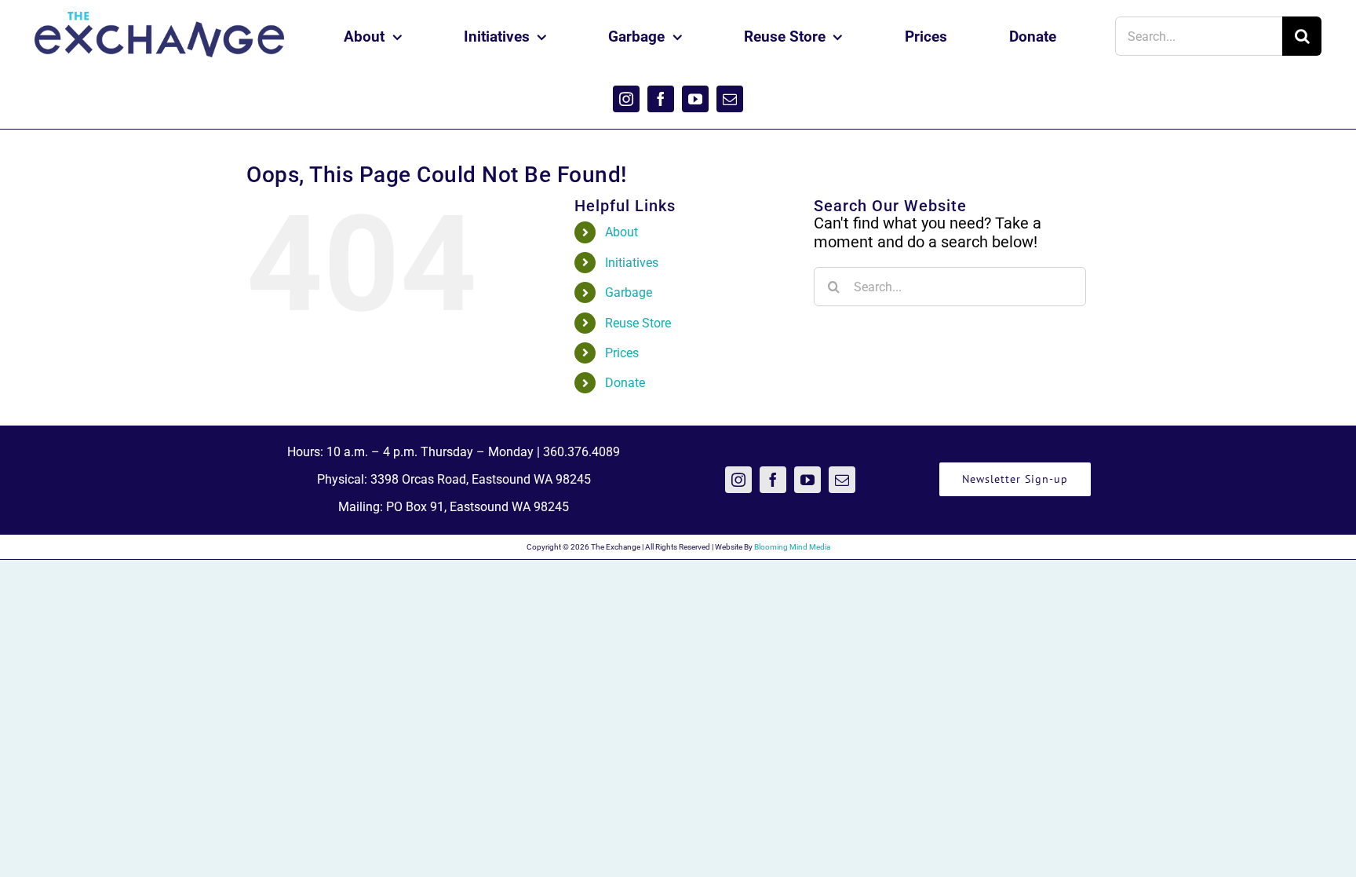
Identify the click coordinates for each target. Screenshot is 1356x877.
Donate (625, 382)
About (621, 232)
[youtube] (695, 99)
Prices (622, 352)
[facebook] (660, 99)
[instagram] (626, 99)
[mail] (729, 99)
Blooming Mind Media (792, 547)
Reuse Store (638, 323)
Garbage (628, 292)
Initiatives (631, 262)
